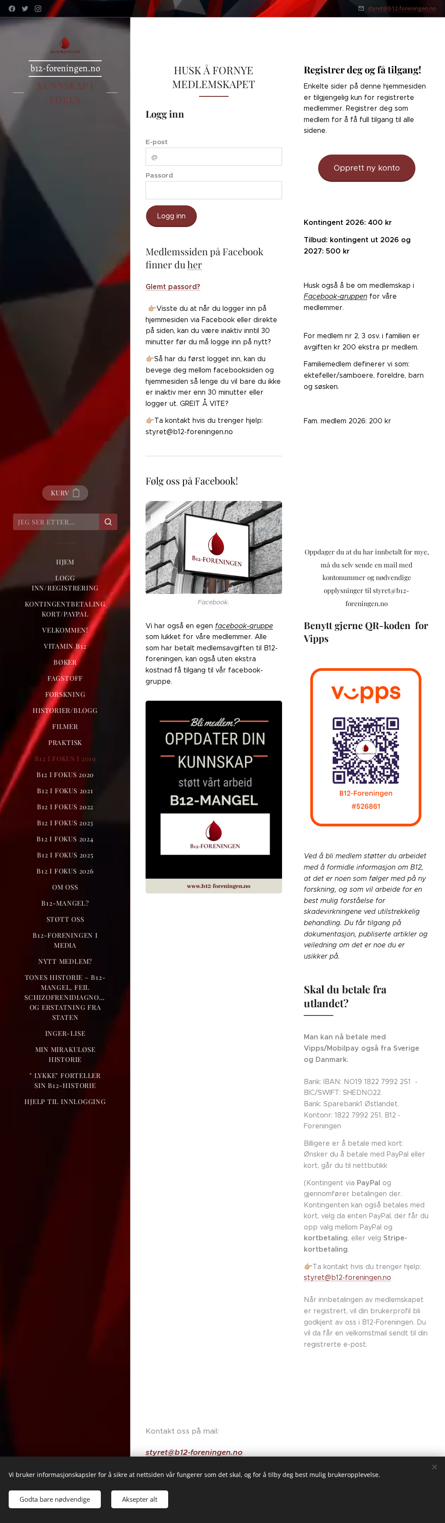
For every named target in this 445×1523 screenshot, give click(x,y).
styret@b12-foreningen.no (402, 8)
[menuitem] (65, 562)
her (194, 264)
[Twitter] (25, 8)
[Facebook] (12, 8)
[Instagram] (38, 8)
